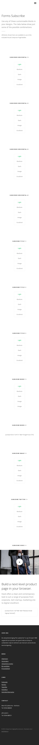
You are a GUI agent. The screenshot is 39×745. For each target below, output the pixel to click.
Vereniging (5, 661)
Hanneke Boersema (8, 692)
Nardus (4, 685)
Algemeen (5, 659)
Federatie (4, 682)
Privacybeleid (6, 669)
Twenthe (4, 687)
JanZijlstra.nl (5, 731)
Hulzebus (5, 690)
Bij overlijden (6, 666)
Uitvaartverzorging (7, 664)
